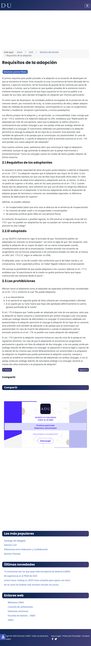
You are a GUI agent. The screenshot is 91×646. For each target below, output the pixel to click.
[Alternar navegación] (87, 5)
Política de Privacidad (71, 636)
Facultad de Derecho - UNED (21, 615)
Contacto (86, 636)
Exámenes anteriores (18, 611)
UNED (11, 620)
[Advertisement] (45, 28)
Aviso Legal (56, 636)
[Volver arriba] (86, 641)
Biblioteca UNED (16, 602)
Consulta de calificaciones (20, 606)
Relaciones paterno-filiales (15, 72)
